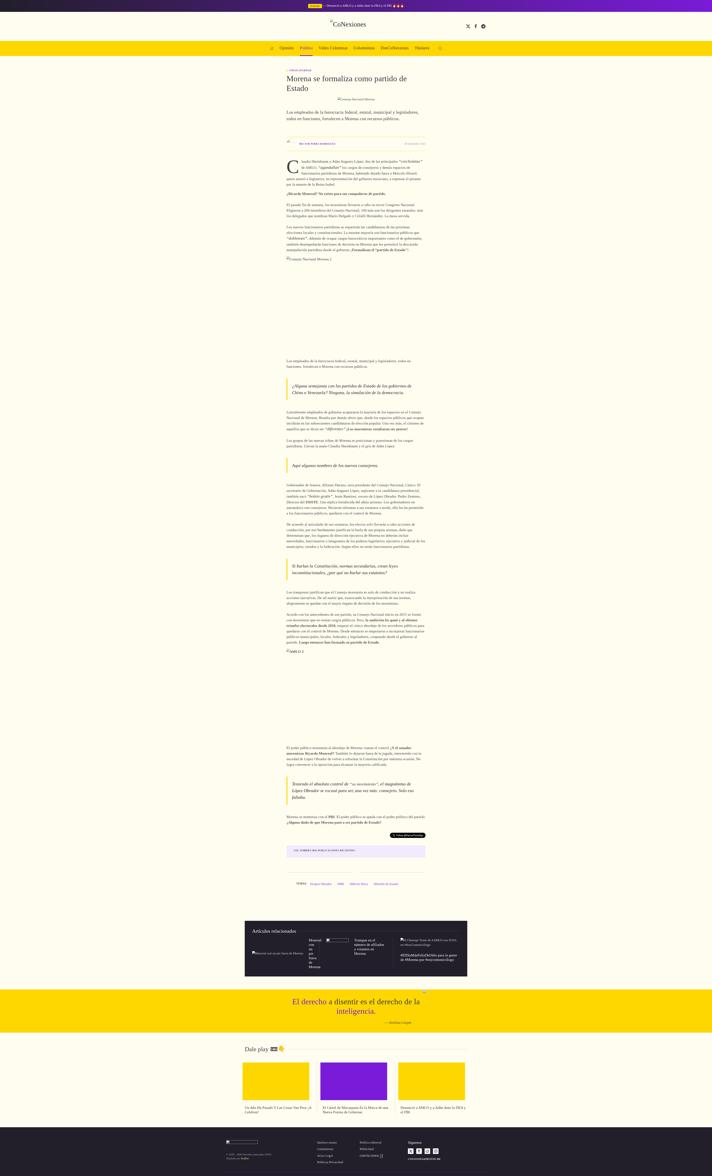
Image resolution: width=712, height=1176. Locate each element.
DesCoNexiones (395, 48)
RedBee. (245, 1158)
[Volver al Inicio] (356, 26)
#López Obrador (321, 884)
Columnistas (364, 48)
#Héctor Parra (359, 884)
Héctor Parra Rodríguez (317, 144)
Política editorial (371, 1142)
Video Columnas (333, 48)
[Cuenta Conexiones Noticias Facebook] (475, 26)
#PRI (340, 884)
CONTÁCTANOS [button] (370, 1155)
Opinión (287, 48)
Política (306, 48)
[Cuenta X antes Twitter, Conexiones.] (468, 26)
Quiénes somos (327, 1142)
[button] (440, 48)
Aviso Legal (325, 1155)
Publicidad (367, 1149)
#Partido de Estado (386, 884)
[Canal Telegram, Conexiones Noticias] (483, 26)
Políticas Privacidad (330, 1162)
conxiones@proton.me (424, 1159)
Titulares (422, 48)
